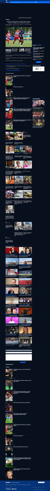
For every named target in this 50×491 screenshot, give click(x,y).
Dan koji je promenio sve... (18, 86)
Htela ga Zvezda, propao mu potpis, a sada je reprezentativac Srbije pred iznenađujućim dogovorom (21, 392)
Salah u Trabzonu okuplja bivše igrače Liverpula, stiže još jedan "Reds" (38, 48)
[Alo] (6, 0)
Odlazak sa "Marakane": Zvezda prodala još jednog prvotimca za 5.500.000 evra (21, 98)
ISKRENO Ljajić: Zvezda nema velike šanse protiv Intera (15, 63)
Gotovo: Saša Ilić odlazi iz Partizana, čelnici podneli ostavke (21, 469)
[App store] (14, 489)
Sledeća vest (29, 52)
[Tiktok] (43, 482)
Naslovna (11, 2)
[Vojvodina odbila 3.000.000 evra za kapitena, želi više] (9, 80)
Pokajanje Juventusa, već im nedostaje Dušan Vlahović (21, 370)
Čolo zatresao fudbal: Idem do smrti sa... (21, 446)
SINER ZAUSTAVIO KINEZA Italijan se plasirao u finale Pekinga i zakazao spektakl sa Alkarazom (28, 50)
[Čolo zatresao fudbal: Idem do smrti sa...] (9, 451)
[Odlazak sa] (9, 102)
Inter (6, 66)
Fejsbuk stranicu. (21, 68)
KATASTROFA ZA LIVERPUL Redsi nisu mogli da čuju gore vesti (38, 117)
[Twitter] (42, 482)
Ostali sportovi (33, 2)
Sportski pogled (28, 2)
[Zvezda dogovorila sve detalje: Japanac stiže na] (9, 125)
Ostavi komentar (23, 362)
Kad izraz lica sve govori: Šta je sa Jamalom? (21, 402)
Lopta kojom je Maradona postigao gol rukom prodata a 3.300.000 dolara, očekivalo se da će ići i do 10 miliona (22, 458)
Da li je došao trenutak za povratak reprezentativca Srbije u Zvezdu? (20, 414)
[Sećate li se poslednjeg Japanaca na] (9, 114)
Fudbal (17, 2)
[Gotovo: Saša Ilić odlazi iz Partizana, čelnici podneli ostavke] (9, 473)
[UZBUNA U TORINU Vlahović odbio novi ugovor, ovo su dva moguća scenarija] (8, 50)
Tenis (22, 2)
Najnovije (15, 2)
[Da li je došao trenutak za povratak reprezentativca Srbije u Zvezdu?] (9, 418)
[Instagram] (40, 482)
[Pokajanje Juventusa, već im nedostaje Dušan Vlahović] (9, 374)
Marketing (39, 487)
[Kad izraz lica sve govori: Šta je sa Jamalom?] (9, 407)
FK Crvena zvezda (8, 70)
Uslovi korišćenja (34, 487)
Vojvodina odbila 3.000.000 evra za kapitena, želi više (22, 76)
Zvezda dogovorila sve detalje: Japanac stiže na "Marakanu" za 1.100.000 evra (22, 120)
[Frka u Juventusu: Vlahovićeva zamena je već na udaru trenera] (9, 385)
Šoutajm (24, 2)
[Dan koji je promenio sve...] (9, 91)
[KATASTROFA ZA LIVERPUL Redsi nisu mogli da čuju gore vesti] (38, 113)
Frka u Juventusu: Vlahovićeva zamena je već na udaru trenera (22, 381)
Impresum (43, 487)
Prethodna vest (8, 52)
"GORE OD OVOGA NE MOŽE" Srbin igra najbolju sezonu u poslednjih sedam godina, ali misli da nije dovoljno (38, 127)
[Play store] (8, 489)
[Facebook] (39, 482)
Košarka (20, 2)
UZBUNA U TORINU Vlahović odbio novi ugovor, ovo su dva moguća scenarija (15, 50)
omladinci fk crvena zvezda (16, 70)
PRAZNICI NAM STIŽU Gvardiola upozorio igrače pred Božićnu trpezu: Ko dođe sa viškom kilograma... (38, 108)
